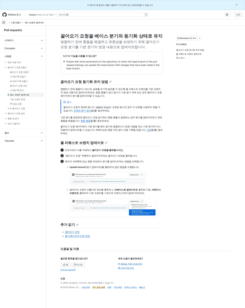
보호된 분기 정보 (82, 110)
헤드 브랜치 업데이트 (34, 22)
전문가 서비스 (130, 287)
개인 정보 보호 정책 (68, 270)
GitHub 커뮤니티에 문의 (131, 264)
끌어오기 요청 (72, 232)
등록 (238, 14)
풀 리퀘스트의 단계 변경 (77, 235)
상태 (109, 287)
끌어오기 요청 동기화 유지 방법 (84, 82)
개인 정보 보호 (98, 287)
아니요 (80, 264)
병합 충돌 (85, 120)
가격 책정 (118, 287)
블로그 (142, 287)
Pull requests (13, 30)
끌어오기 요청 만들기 (11, 22)
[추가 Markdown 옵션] (199, 38)
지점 (149, 129)
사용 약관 (86, 287)
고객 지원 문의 (127, 268)
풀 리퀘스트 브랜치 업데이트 (82, 143)
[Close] (237, 4)
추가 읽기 (68, 225)
